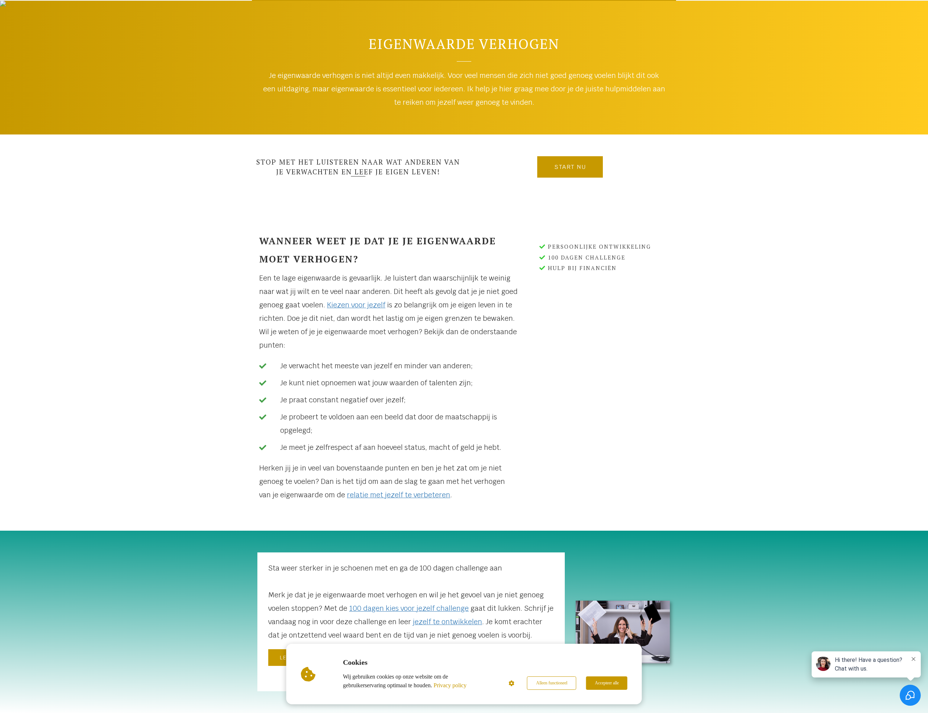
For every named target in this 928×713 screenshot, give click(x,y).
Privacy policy (450, 685)
